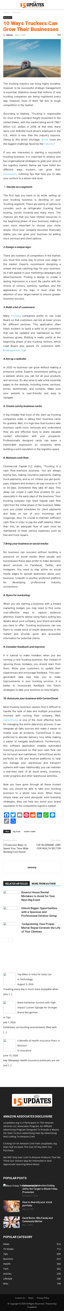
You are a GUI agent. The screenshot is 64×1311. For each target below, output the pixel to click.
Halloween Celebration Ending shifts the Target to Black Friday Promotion (39, 1188)
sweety (9, 35)
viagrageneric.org (14, 350)
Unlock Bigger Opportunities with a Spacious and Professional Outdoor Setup (39, 911)
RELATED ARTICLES (16, 883)
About (31, 1297)
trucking (16, 315)
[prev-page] (5, 940)
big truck (16, 831)
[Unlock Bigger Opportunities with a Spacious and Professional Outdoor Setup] (11, 912)
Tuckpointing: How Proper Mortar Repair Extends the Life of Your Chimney (40, 927)
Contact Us (20, 1297)
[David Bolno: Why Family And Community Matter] (11, 1222)
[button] (5, 4)
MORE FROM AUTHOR (44, 883)
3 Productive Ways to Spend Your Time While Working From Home (15, 848)
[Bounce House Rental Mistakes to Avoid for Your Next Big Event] (11, 896)
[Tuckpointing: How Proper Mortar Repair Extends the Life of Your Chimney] (11, 928)
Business (16, 12)
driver (44, 139)
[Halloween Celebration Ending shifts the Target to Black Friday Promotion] (20, 1193)
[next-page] (11, 940)
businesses (10, 174)
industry (48, 143)
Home (6, 12)
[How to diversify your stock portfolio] (11, 1206)
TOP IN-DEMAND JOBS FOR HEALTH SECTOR (48, 847)
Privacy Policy (43, 1297)
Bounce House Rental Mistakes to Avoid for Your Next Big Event (38, 896)
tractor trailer (30, 831)
